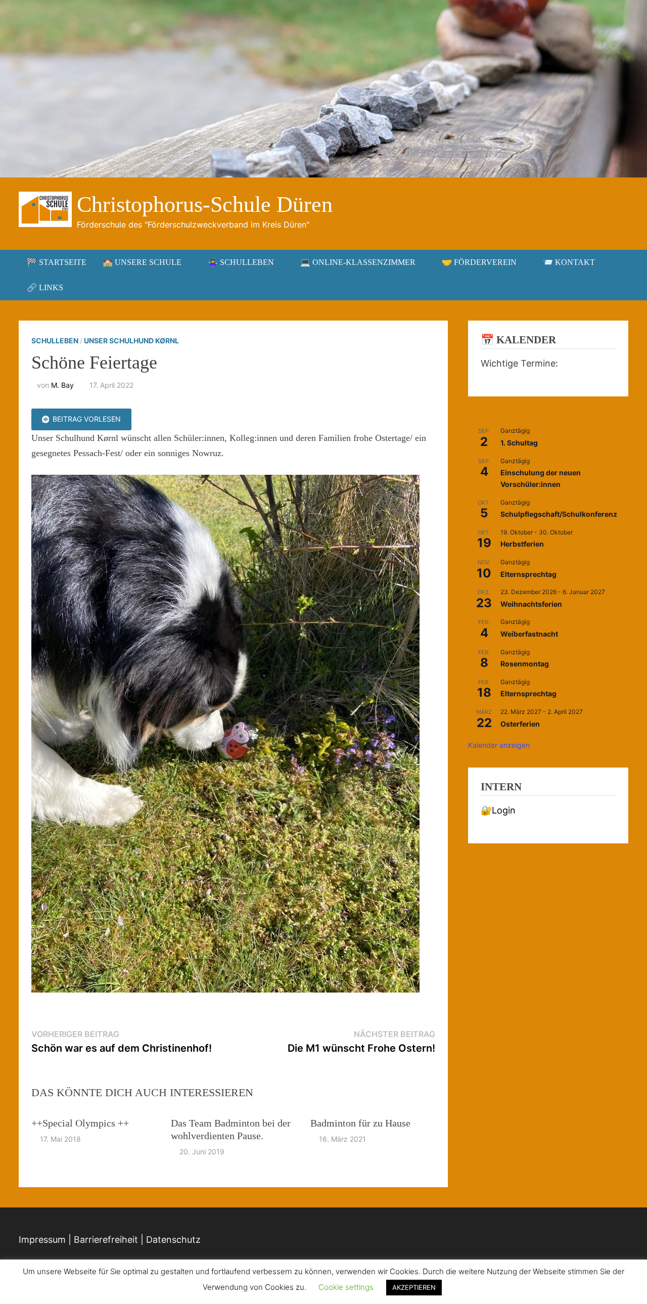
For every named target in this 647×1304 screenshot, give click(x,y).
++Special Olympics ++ (80, 1123)
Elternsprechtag (528, 574)
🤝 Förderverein (479, 262)
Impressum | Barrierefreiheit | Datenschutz (110, 1239)
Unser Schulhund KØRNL (131, 340)
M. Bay (62, 385)
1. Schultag (519, 442)
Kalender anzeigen (499, 745)
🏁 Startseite (56, 262)
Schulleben (54, 340)
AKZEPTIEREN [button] (414, 1287)
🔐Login (498, 810)
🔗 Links (45, 287)
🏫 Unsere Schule (142, 262)
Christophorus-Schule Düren (205, 204)
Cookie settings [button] (346, 1287)
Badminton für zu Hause (360, 1123)
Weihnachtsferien (531, 604)
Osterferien (520, 724)
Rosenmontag (524, 663)
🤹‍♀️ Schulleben (241, 262)
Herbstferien (522, 543)
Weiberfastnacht (529, 633)
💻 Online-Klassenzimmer (357, 262)
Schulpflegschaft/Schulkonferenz (558, 514)
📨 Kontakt (569, 262)
